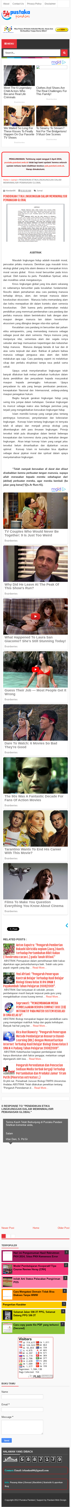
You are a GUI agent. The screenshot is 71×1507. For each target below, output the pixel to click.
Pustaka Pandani (27, 1500)
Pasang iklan (16, 1482)
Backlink (37, 1482)
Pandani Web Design (56, 1500)
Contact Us (18, 3)
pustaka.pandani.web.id (16, 162)
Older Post (63, 1227)
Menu (10, 43)
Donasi (27, 1482)
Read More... (40, 967)
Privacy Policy (34, 3)
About (6, 3)
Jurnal (39, 190)
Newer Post (8, 1227)
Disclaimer (50, 3)
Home (36, 1227)
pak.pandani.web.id (54, 166)
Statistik (47, 1482)
